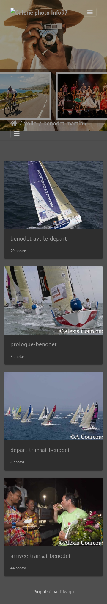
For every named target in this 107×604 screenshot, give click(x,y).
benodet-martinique (68, 123)
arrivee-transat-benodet (40, 556)
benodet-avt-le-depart (38, 238)
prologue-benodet (33, 344)
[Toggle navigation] (90, 12)
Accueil (13, 123)
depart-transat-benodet (40, 450)
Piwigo (67, 591)
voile (30, 123)
